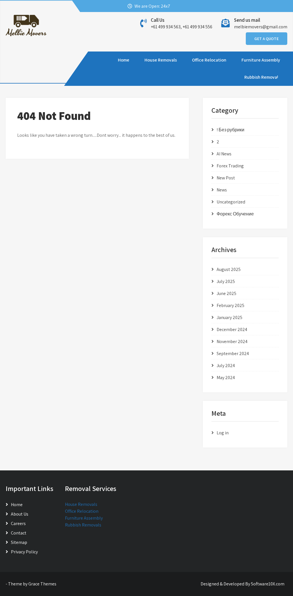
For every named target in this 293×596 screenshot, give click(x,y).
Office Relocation (209, 60)
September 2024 (233, 354)
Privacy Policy (24, 552)
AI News (224, 154)
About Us (19, 514)
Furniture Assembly (260, 60)
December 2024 (232, 329)
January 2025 (229, 317)
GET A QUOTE (266, 38)
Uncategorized (231, 202)
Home (123, 60)
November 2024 (232, 341)
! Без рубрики (230, 130)
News (222, 190)
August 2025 (229, 269)
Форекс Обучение (235, 214)
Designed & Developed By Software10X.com (242, 584)
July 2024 (226, 366)
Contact (18, 533)
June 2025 (226, 293)
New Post (226, 178)
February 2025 (230, 305)
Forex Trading (230, 166)
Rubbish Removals (262, 77)
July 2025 (226, 281)
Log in (223, 433)
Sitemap (19, 542)
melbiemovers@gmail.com (260, 27)
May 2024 (226, 378)
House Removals (160, 60)
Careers (18, 523)
